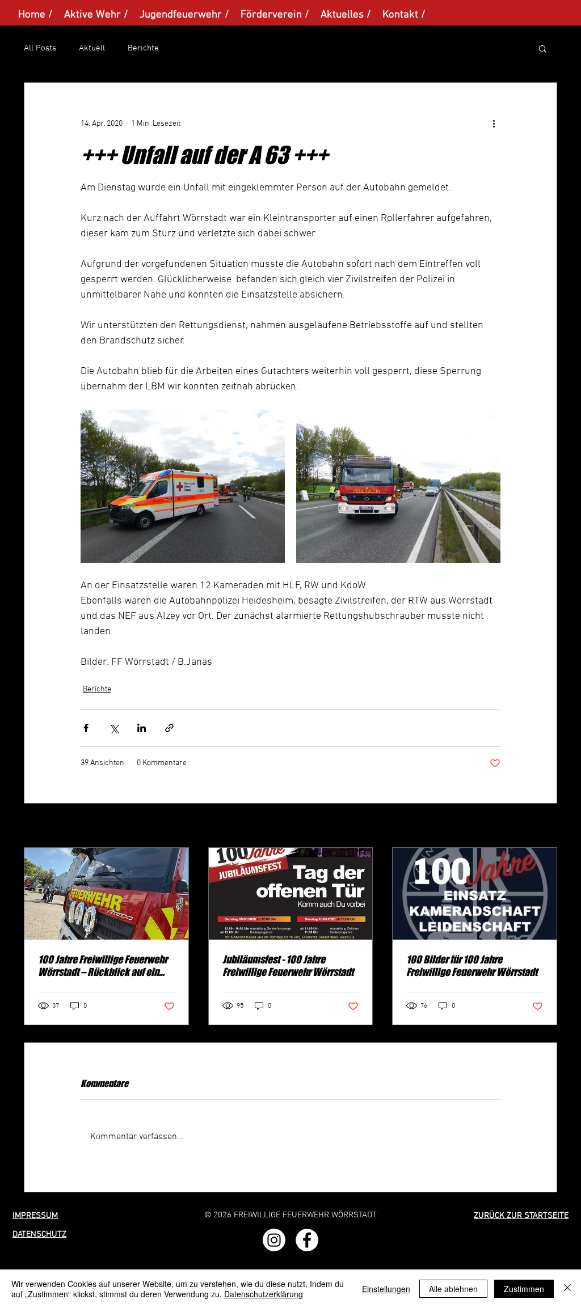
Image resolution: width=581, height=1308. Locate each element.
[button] (542, 48)
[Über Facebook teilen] (86, 728)
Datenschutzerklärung (263, 1293)
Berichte (143, 48)
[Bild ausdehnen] (183, 486)
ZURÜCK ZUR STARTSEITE (521, 1216)
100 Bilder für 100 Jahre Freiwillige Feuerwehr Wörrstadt (471, 965)
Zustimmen (524, 1288)
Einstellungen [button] (386, 1288)
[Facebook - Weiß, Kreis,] (307, 1240)
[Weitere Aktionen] (493, 123)
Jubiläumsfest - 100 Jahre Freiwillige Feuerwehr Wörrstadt (287, 965)
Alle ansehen (535, 826)
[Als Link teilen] (169, 728)
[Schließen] (567, 1289)
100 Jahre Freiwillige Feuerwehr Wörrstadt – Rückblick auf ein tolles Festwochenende (102, 965)
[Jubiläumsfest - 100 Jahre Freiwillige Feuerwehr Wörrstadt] (291, 894)
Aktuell (92, 48)
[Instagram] (274, 1240)
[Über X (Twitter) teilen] (113, 728)
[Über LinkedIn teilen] (141, 728)
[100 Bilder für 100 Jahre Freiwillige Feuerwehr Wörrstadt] (475, 894)
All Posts (40, 48)
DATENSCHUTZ (39, 1234)
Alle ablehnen (453, 1288)
